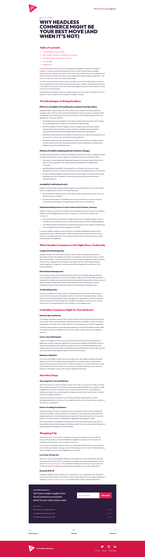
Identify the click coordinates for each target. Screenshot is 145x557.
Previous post (33, 533)
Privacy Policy (112, 550)
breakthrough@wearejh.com (53, 463)
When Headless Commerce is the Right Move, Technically (60, 55)
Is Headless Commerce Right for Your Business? (57, 58)
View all (73, 533)
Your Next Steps (47, 61)
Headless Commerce (47, 18)
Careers (104, 550)
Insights (80, 474)
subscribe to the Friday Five (56, 479)
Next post (113, 533)
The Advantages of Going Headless (54, 52)
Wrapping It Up (47, 64)
